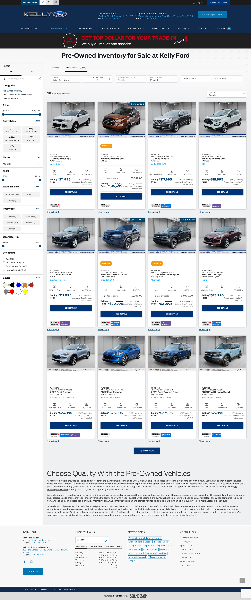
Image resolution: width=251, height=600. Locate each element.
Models (7, 164)
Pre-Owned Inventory (12, 91)
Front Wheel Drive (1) (16, 266)
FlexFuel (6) (30, 217)
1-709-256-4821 (113, 18)
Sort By (212, 92)
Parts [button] (119, 547)
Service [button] (110, 547)
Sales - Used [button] (96, 547)
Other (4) (12, 201)
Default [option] (212, 95)
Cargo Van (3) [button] (11, 131)
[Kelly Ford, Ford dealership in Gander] (45, 14)
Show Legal (53, 212)
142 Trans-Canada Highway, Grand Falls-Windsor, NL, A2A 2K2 (164, 16)
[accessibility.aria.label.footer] (138, 596)
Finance (55, 68)
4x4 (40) (10, 259)
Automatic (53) (12, 194)
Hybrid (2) (30, 223)
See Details (71, 192)
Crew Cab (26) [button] (31, 131)
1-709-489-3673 (151, 18)
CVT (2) (30, 194)
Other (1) (12, 229)
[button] (30, 2)
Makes (6, 157)
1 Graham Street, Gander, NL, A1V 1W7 (115, 16)
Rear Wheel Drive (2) (16, 270)
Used (11, 71)
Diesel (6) (12, 217)
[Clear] (39, 78)
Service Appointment (212, 15)
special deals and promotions (175, 509)
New (32, 71)
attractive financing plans (151, 501)
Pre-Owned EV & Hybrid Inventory (18, 95)
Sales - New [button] (81, 547)
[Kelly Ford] (24, 580)
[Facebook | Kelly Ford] (24, 563)
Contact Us (33, 571)
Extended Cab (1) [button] (12, 140)
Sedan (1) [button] (12, 149)
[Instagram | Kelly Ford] (31, 563)
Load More (149, 451)
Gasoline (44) (12, 223)
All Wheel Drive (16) (16, 263)
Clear (37, 121)
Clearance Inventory (12, 98)
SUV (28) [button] (30, 140)
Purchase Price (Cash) (76, 68)
